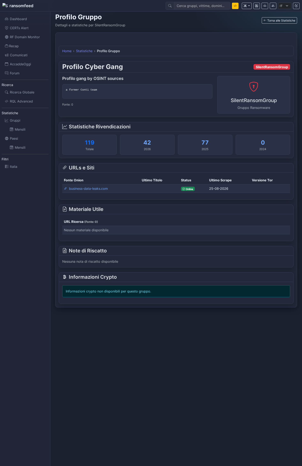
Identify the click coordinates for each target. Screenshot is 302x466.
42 (147, 142)
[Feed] (256, 6)
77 (205, 142)
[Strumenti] (247, 6)
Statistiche (84, 51)
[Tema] (296, 6)
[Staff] (273, 6)
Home (66, 51)
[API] (265, 6)
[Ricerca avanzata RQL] (235, 6)
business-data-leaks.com (88, 188)
